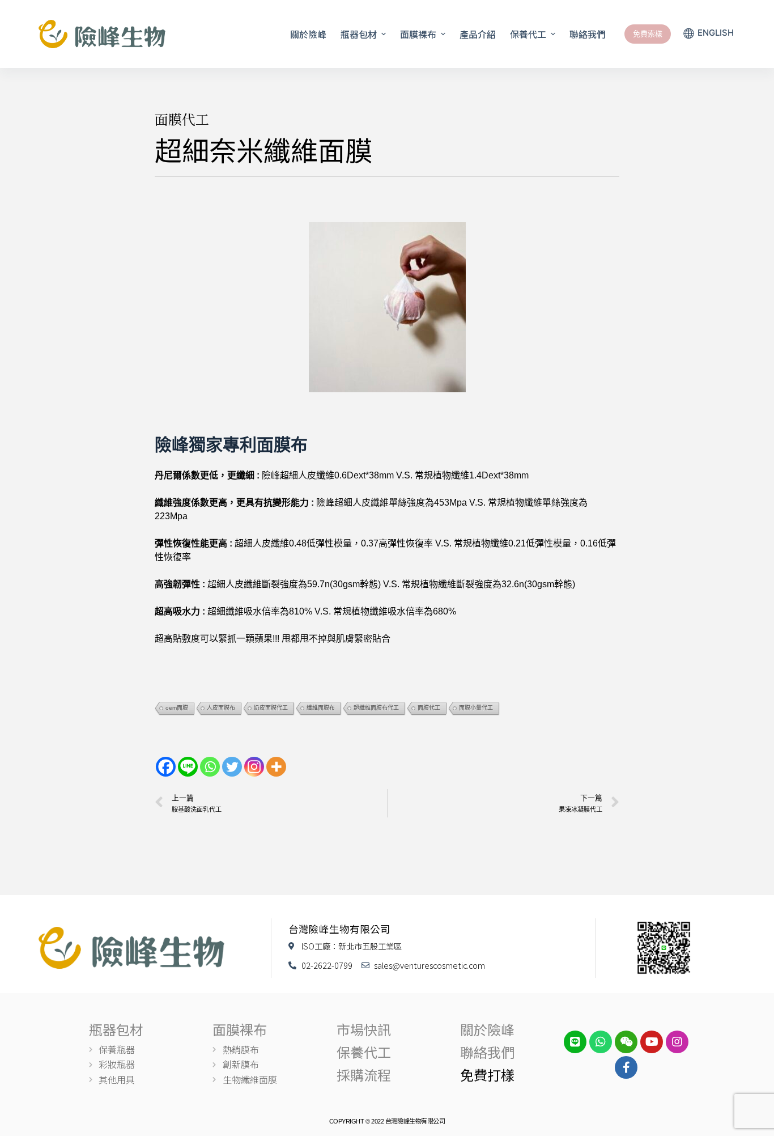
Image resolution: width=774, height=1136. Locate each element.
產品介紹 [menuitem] (478, 34)
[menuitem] (708, 34)
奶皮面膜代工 (271, 708)
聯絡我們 (487, 1052)
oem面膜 (176, 708)
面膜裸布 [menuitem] (418, 34)
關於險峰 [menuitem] (308, 34)
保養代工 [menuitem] (528, 34)
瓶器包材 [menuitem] (359, 34)
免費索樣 (647, 33)
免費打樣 (487, 1074)
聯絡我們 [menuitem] (587, 34)
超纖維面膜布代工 (376, 708)
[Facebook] (166, 767)
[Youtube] (651, 1042)
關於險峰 (487, 1029)
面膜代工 (182, 119)
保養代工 (364, 1052)
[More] (276, 767)
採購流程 (364, 1074)
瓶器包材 (116, 1029)
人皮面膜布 (221, 708)
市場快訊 (364, 1029)
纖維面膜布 (321, 708)
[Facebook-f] (626, 1067)
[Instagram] (254, 767)
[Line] (188, 767)
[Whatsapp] (210, 767)
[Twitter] (232, 767)
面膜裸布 (239, 1029)
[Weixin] (626, 1042)
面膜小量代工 (476, 708)
